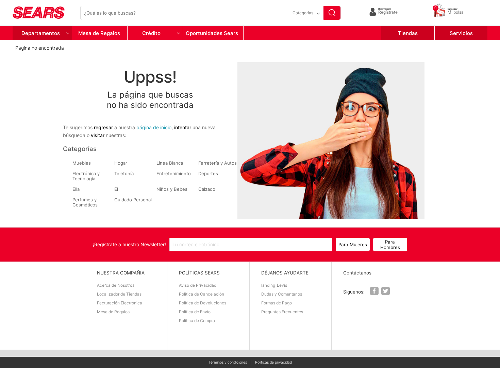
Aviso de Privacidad (197, 285)
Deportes (208, 173)
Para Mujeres (352, 244)
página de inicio (153, 127)
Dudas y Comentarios (281, 294)
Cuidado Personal (133, 199)
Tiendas (408, 33)
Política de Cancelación (201, 294)
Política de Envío (195, 311)
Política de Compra (197, 320)
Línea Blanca (169, 163)
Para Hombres (390, 244)
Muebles (81, 163)
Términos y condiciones (228, 363)
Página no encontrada (39, 48)
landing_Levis (274, 285)
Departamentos (40, 33)
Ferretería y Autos (217, 163)
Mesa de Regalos (99, 33)
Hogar (120, 163)
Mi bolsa (456, 11)
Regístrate (388, 11)
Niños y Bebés (171, 189)
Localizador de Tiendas (119, 294)
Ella (76, 189)
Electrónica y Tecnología (86, 176)
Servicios (461, 33)
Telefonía (124, 173)
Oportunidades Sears (212, 33)
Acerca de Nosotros (115, 285)
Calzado (206, 189)
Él (116, 189)
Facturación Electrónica (119, 302)
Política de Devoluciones (202, 302)
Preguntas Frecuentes (282, 311)
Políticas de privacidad (273, 363)
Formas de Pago (276, 302)
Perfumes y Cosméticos (85, 202)
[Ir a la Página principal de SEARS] (45, 13)
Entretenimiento (173, 173)
